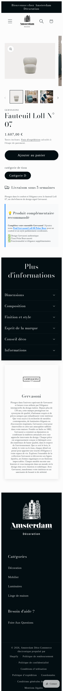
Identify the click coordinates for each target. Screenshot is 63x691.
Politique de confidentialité (34, 662)
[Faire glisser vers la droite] (58, 98)
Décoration (15, 568)
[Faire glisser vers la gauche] (5, 98)
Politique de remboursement (38, 656)
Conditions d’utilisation (34, 669)
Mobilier (13, 577)
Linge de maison (18, 595)
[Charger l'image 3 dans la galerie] (46, 96)
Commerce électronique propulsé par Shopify (31, 652)
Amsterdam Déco (30, 647)
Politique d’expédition (24, 675)
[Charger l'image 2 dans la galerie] (31, 96)
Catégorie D (17, 175)
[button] (10, 21)
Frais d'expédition (30, 139)
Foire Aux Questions (20, 622)
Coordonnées (48, 675)
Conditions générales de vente (33, 681)
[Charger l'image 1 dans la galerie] (16, 96)
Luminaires (15, 586)
